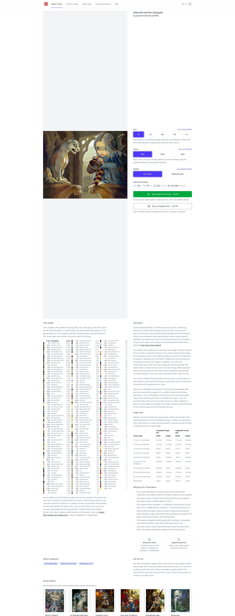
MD (162, 134)
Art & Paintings (51, 563)
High (162, 154)
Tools (103, 4)
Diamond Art (178, 174)
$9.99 (165, 194)
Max (142, 154)
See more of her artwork (151, 345)
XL (139, 134)
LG (151, 134)
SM (174, 134)
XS (187, 134)
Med (183, 154)
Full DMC (147, 174)
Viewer (86, 4)
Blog (116, 4)
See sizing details (185, 129)
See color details (185, 149)
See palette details (184, 169)
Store (56, 4)
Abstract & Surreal (68, 563)
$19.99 (165, 206)
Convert (72, 4)
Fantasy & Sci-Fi (86, 563)
